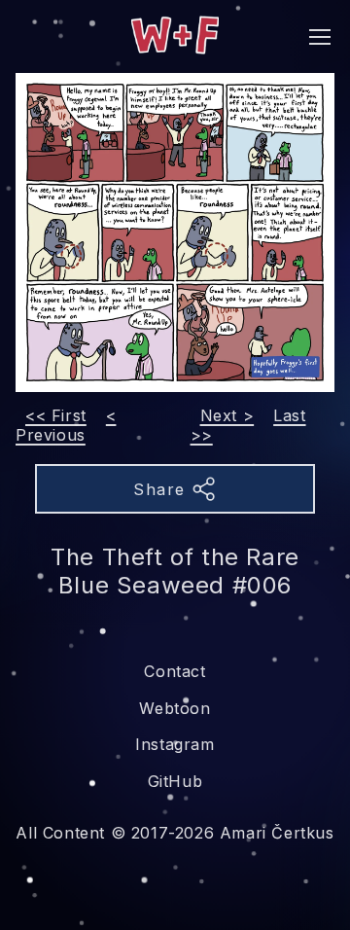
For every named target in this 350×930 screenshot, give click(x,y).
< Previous (66, 425)
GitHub (175, 781)
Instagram (174, 744)
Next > (227, 415)
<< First (56, 415)
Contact (174, 671)
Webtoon (174, 708)
